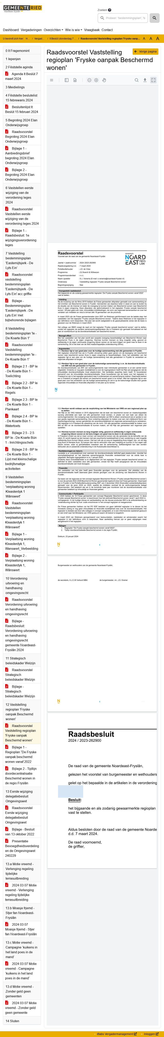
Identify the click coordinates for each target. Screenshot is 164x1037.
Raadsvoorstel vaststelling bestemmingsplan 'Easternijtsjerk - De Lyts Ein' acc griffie (19, 284)
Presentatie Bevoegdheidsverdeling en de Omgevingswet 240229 (22, 848)
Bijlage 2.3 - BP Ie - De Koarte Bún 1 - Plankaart (21, 404)
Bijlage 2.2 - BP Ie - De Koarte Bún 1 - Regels (21, 387)
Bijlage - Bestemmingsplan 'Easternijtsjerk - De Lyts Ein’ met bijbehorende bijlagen (20, 310)
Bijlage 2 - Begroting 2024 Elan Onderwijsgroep (19, 174)
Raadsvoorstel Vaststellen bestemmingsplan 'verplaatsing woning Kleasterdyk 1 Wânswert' (19, 515)
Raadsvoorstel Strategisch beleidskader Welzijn (20, 674)
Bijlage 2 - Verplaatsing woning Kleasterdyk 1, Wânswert (19, 563)
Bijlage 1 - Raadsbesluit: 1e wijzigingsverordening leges (20, 238)
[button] (155, 18)
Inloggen (149, 1034)
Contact (107, 30)
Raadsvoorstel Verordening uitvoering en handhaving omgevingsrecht (21, 607)
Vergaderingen (31, 30)
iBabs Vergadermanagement (115, 1034)
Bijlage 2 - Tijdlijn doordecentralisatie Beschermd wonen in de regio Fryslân (21, 776)
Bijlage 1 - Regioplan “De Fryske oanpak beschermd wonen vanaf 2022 (20, 754)
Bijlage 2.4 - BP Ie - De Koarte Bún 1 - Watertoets (21, 421)
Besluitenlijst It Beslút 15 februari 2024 (21, 109)
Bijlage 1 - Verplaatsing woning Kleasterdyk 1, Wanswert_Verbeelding (21, 541)
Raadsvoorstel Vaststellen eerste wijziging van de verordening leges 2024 (22, 216)
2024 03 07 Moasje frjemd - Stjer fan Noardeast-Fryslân (21, 929)
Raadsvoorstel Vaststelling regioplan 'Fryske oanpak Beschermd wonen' (20, 733)
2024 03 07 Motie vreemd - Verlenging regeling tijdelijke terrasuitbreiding (21, 892)
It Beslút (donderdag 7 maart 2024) (68, 38)
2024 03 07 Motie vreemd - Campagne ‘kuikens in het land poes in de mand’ (21, 971)
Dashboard (11, 30)
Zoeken (102, 10)
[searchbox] (123, 18)
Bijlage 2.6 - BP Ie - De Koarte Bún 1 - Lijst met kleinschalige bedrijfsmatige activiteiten (21, 459)
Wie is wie (72, 30)
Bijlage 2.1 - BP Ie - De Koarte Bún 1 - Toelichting (21, 371)
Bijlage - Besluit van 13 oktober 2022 (19, 832)
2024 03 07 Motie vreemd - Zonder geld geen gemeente (21, 1007)
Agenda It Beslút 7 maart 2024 (21, 76)
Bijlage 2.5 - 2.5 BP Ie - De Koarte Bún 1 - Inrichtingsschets (21, 437)
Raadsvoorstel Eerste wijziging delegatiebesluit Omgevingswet (19, 815)
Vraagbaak (92, 30)
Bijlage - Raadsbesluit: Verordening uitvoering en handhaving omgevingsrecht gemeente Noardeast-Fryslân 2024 (21, 635)
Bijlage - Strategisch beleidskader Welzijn (20, 691)
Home (29, 38)
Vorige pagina (147, 51)
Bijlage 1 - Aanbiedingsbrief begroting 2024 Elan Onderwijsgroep (19, 156)
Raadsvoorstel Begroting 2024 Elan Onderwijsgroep (19, 136)
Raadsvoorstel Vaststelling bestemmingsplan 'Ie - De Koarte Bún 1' (20, 352)
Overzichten (52, 30)
